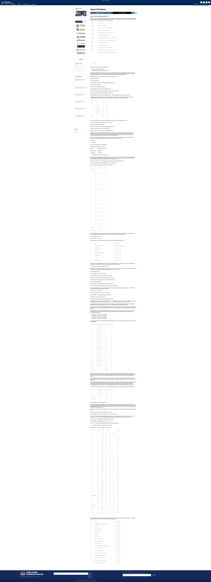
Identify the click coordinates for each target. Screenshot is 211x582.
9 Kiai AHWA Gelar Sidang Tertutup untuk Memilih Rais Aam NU (80, 95)
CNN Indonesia (79, 76)
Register (205, 4)
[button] (86, 12)
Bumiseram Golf (90, 577)
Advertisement (90, 573)
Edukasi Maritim (13, 4)
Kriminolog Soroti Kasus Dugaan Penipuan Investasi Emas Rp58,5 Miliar (80, 80)
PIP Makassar (90, 576)
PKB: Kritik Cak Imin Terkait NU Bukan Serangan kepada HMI (79, 102)
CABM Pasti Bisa (93, 580)
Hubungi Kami (33, 4)
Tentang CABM (6, 4)
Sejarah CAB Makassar (96, 6)
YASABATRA (19, 4)
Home (2, 4)
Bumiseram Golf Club (26, 4)
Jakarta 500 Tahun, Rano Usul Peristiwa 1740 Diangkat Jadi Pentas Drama (80, 88)
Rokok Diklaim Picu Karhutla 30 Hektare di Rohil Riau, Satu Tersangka (80, 109)
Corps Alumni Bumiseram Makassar (82, 580)
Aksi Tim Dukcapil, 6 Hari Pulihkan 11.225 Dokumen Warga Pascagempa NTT (80, 116)
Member (196, 4)
